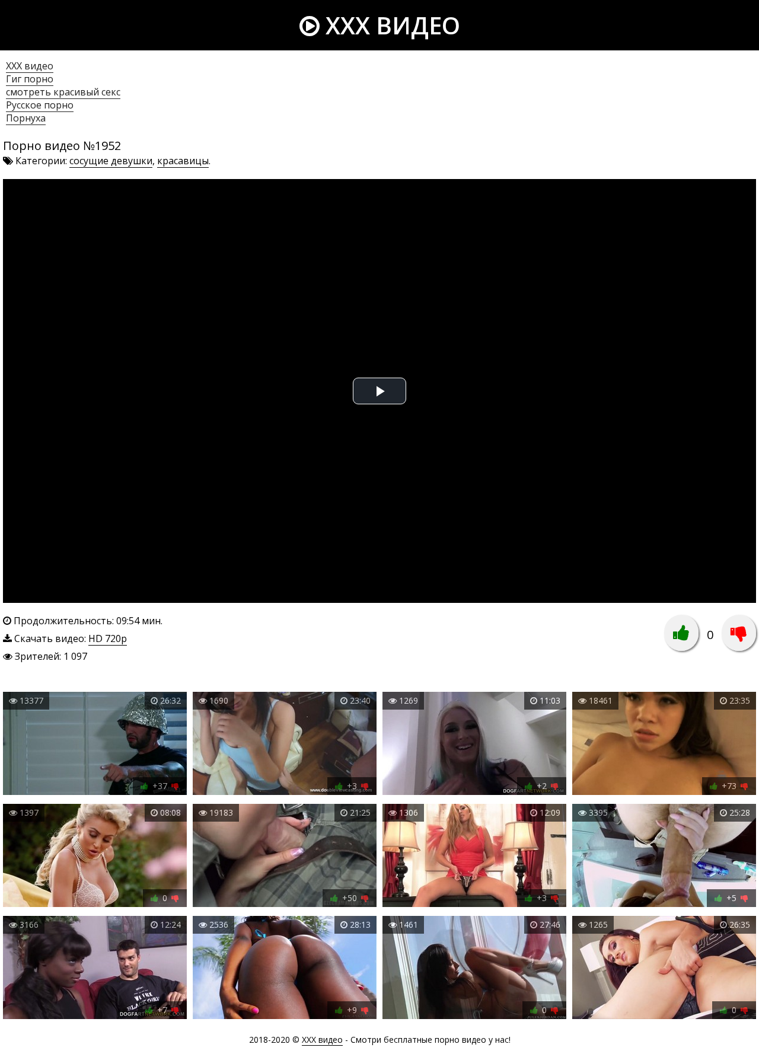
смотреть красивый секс (63, 91)
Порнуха (26, 117)
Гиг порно (29, 78)
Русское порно (40, 104)
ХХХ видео (29, 65)
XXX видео (390, 25)
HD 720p (107, 638)
